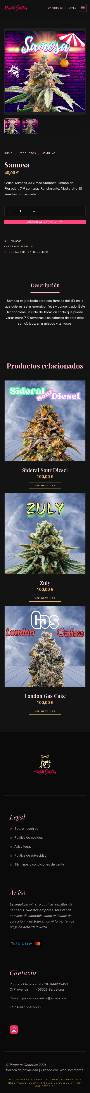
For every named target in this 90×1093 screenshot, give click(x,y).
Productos (27, 153)
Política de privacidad (22, 1070)
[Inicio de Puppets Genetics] (16, 7)
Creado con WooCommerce (62, 1070)
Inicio (8, 153)
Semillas (48, 153)
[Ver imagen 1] (12, 126)
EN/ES (72, 7)
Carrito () (55, 7)
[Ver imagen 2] (30, 126)
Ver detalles (45, 485)
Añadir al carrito (44, 222)
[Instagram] (14, 1029)
